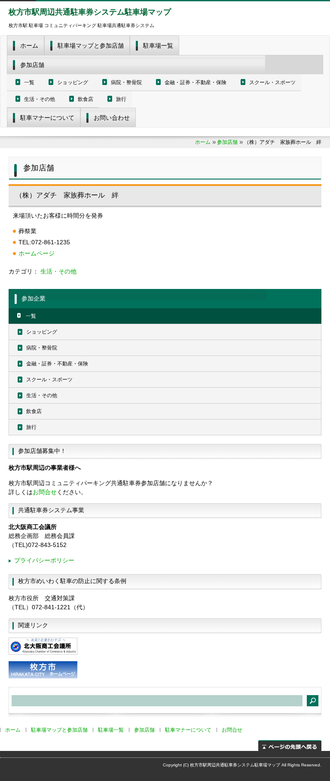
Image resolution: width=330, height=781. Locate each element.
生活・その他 (39, 99)
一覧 (29, 82)
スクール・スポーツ (272, 82)
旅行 (121, 99)
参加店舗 (32, 64)
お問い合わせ (112, 117)
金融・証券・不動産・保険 (195, 82)
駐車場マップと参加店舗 (91, 45)
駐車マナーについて (47, 117)
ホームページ (36, 253)
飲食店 (85, 99)
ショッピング (72, 82)
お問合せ (45, 492)
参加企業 (33, 298)
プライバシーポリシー (44, 560)
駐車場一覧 (158, 45)
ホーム (29, 45)
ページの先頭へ (289, 745)
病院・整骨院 (126, 82)
